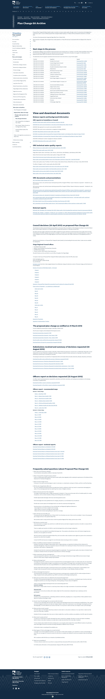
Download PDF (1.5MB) (82, 98)
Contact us (90, 2)
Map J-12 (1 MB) (38, 440)
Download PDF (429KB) (82, 102)
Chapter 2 (37, 272)
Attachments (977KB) (81, 83)
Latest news (15, 52)
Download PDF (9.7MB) (82, 92)
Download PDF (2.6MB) (82, 90)
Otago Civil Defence (66, 679)
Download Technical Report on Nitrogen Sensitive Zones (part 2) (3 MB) (48, 453)
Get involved (37, 676)
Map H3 (36, 295)
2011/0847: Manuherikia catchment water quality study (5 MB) (46, 131)
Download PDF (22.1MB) (82, 94)
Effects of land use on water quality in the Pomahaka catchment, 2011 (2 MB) (49, 147)
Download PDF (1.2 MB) (82, 61)
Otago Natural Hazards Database (83, 676)
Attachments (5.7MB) (81, 79)
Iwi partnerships (15, 43)
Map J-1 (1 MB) (38, 414)
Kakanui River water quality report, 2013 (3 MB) (43, 150)
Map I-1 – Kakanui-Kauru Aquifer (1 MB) (43, 396)
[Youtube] (19, 688)
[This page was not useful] (45, 656)
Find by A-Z (15, 11)
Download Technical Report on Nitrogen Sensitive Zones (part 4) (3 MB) (48, 458)
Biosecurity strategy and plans (19, 67)
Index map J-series (39, 305)
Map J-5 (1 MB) (38, 424)
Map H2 (36, 293)
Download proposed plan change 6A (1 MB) (42, 333)
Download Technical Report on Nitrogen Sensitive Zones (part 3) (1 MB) (48, 456)
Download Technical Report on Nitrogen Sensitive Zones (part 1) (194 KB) (48, 451)
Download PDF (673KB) (82, 70)
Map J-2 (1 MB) (38, 417)
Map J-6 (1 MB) (38, 426)
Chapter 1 (37, 270)
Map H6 (36, 302)
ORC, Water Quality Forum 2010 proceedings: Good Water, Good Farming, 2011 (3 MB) (51, 201)
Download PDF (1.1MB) (81, 65)
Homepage (20, 17)
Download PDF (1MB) (81, 63)
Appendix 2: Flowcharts (38, 319)
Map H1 (36, 291)
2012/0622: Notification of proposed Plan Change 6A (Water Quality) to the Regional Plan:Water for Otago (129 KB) (57, 136)
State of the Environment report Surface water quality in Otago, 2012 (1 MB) (49, 157)
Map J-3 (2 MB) (38, 419)
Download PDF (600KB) (82, 74)
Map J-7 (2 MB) (38, 428)
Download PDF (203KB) (82, 96)
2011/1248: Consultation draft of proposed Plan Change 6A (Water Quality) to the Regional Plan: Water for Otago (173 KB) (59, 134)
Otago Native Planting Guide (84, 673)
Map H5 (36, 300)
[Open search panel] (75, 3)
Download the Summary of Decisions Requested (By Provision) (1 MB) (48, 361)
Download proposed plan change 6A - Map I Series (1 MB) (45, 335)
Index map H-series (39, 288)
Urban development (17, 102)
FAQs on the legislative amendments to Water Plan (22, 135)
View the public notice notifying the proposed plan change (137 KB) (47, 340)
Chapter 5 (37, 279)
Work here (14, 50)
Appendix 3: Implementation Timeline (41, 321)
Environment (37, 678)
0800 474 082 (15, 682)
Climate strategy (16, 70)
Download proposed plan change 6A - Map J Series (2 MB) (45, 337)
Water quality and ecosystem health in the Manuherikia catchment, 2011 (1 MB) (50, 168)
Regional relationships (17, 46)
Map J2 (36, 309)
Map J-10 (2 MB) (38, 435)
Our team (14, 41)
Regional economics (17, 91)
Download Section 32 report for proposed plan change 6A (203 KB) (47, 342)
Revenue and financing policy (19, 96)
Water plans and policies (46, 17)
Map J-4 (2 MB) (38, 421)
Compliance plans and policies (19, 75)
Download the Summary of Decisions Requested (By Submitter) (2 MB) (48, 363)
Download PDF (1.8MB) (82, 76)
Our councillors (15, 39)
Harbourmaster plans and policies (20, 78)
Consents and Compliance (40, 680)
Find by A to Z (51, 678)
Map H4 (36, 298)
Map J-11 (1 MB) (38, 438)
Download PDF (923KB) (82, 81)
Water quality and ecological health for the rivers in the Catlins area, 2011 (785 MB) (50, 166)
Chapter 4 (37, 277)
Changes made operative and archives (40, 18)
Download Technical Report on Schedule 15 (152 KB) (44, 446)
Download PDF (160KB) (82, 86)
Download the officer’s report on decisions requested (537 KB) (46, 382)
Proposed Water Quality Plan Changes (22, 130)
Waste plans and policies (18, 104)
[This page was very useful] (49, 656)
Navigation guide (36, 264)
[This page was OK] (47, 656)
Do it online (50, 676)
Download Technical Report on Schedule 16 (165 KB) (44, 449)
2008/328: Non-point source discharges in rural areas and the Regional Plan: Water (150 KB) (52, 124)
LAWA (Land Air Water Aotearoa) (66, 676)
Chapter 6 (37, 281)
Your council (26, 17)
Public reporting (15, 142)
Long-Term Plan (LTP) (18, 83)
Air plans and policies (17, 59)
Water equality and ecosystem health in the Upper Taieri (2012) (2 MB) (48, 171)
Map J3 (36, 312)
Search (49, 680)
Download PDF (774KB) (82, 100)
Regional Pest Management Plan (20, 94)
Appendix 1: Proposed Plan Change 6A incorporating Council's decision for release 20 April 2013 (53, 284)
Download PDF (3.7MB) (82, 88)
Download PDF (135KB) (82, 85)
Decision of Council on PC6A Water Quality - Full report (45, 267)
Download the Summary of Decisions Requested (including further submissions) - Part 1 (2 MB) (53, 366)
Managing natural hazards (39, 683)
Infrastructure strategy (18, 140)
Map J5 (36, 316)
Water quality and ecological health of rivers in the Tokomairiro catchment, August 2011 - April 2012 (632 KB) (56, 159)
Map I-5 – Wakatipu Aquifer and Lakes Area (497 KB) (46, 405)
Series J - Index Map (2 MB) (40, 412)
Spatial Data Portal (82, 679)
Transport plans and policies (19, 99)
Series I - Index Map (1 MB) (40, 393)
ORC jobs (50, 683)
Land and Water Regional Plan (19, 80)
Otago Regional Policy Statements (20, 88)
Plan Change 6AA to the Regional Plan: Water (23, 122)
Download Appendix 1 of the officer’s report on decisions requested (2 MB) (49, 385)
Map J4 (36, 314)
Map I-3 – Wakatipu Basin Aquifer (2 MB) (43, 400)
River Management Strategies (20, 110)
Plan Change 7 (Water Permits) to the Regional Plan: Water (23, 126)
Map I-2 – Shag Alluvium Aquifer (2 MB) (43, 398)
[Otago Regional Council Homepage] (16, 2)
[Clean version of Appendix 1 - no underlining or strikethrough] (46, 286)
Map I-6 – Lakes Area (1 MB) (41, 407)
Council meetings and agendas (18, 48)
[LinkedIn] (16, 688)
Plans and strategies (35, 17)
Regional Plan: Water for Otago (24, 18)
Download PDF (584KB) (82, 72)
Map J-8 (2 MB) (38, 431)
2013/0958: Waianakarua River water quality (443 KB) (44, 141)
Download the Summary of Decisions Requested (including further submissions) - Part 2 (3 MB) (53, 368)
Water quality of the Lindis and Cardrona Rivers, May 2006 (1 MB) (47, 173)
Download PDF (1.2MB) (82, 78)
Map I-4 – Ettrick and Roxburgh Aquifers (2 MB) (45, 403)
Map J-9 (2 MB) (38, 433)
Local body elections (16, 146)
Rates (13, 54)
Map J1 (36, 307)
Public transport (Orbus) (53, 673)
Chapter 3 (37, 274)
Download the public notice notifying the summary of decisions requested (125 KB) (50, 359)
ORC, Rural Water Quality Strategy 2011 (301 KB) (43, 180)
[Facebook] (13, 688)
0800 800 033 (15, 678)
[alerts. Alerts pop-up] (86, 3)
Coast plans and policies (18, 72)
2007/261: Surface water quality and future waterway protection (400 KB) (48, 122)
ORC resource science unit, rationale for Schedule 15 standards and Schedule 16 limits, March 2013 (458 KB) (56, 195)
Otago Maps (64, 682)
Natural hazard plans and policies (20, 86)
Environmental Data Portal (67, 673)
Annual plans (16, 62)
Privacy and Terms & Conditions (48, 694)
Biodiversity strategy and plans (19, 64)
